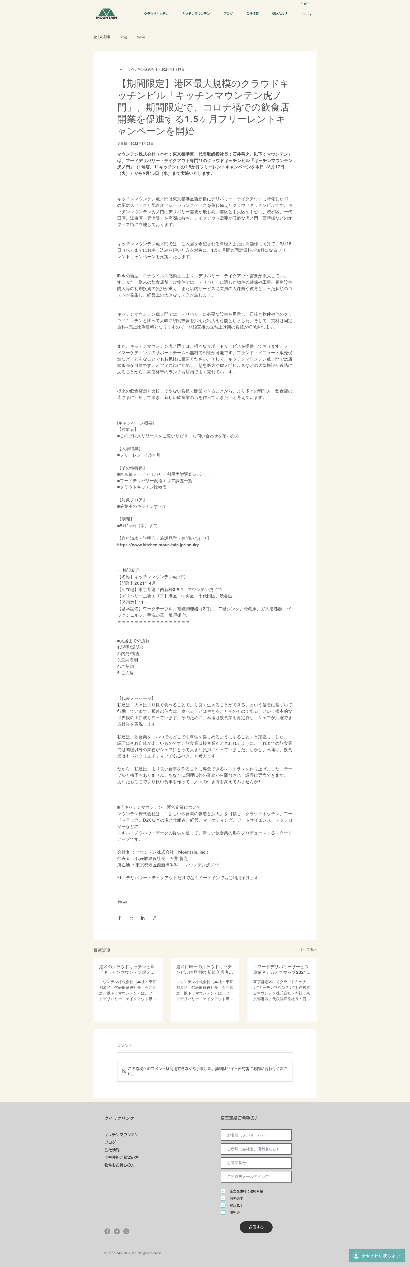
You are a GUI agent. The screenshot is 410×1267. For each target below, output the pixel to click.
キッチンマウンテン (121, 1135)
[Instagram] (126, 1231)
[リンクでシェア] (154, 918)
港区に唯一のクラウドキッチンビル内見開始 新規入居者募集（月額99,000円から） (204, 969)
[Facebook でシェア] (119, 918)
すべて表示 (308, 949)
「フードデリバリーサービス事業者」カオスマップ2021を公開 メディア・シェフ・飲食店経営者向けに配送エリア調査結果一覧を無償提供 (282, 969)
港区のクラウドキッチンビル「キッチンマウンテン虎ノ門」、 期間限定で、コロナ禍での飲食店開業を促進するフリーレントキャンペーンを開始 (127, 969)
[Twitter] (117, 1231)
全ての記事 (101, 37)
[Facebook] (107, 1231)
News (140, 37)
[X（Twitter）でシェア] (131, 918)
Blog (123, 37)
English (305, 2)
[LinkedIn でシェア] (142, 918)
